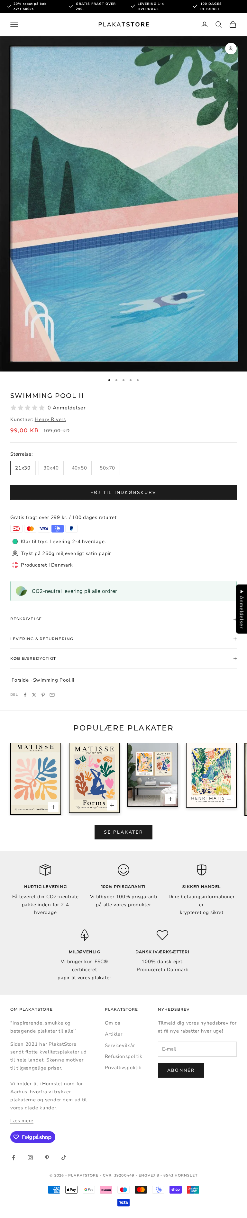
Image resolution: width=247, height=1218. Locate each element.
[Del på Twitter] (34, 694)
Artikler (114, 1034)
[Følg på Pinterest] (47, 1157)
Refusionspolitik (123, 1056)
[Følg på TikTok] (63, 1157)
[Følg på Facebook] (13, 1157)
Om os (112, 1023)
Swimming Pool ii (53, 680)
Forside (20, 680)
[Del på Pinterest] (43, 694)
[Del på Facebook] (25, 694)
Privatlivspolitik (123, 1067)
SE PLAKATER (123, 832)
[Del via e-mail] (52, 694)
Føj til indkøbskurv (123, 492)
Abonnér (181, 1070)
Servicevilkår (120, 1045)
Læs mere (21, 1120)
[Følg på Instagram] (30, 1157)
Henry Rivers (50, 419)
